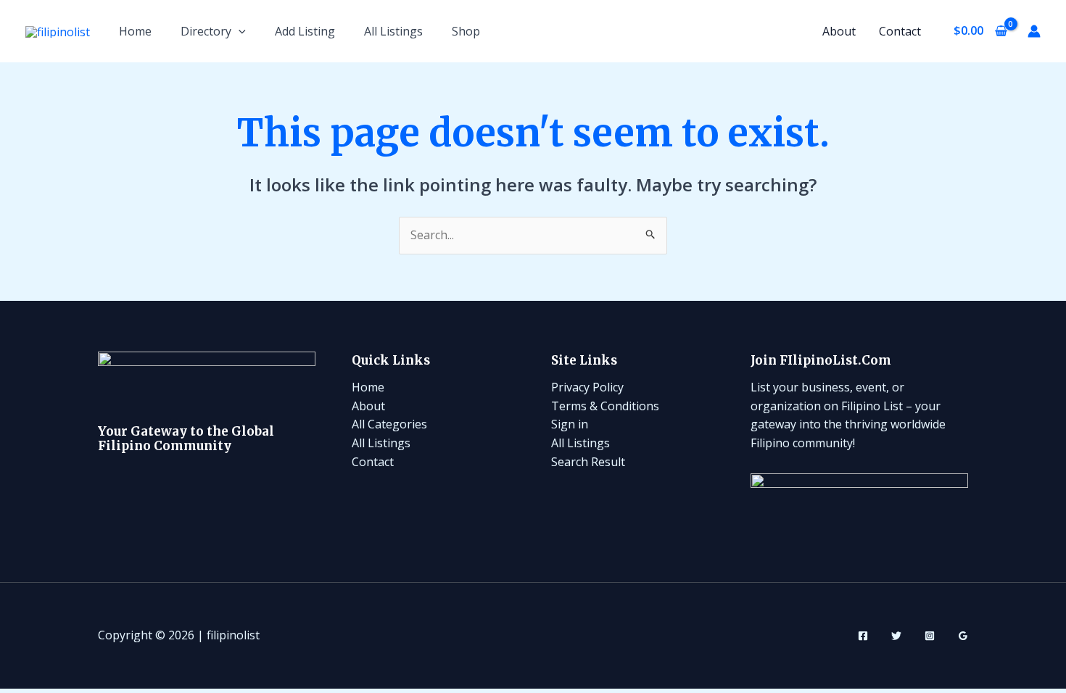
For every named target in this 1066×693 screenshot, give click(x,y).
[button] (238, 31)
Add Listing (305, 31)
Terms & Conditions (605, 406)
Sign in (569, 424)
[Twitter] (896, 636)
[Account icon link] (1034, 31)
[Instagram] (930, 636)
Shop (466, 31)
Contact (900, 31)
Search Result (588, 462)
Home (135, 31)
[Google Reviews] (963, 636)
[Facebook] (863, 636)
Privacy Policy (587, 387)
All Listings (393, 31)
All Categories (389, 424)
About (839, 31)
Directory (206, 31)
